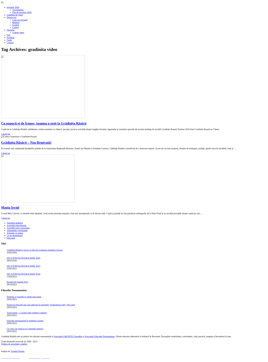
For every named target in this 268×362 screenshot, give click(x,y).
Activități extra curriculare (18, 228)
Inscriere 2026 (13, 7)
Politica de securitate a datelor (14, 344)
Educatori (11, 238)
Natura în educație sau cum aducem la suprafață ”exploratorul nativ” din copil (41, 305)
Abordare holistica (15, 223)
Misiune (15, 22)
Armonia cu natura (15, 233)
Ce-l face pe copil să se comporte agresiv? (25, 329)
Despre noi (11, 17)
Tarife (9, 40)
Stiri (8, 35)
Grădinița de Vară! (15, 15)
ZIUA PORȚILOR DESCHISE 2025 (23, 266)
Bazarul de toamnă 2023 (17, 282)
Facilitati (10, 37)
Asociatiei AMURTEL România (68, 336)
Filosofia (10, 30)
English (15, 25)
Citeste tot (5, 134)
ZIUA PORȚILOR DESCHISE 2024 (23, 274)
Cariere (15, 27)
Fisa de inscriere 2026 (22, 12)
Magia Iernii (10, 207)
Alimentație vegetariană (17, 230)
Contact (10, 42)
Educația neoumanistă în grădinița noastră (25, 321)
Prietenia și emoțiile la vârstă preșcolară (24, 297)
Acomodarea (18, 10)
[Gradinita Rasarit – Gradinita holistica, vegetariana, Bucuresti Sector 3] (2, 2)
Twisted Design (17, 351)
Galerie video (18, 32)
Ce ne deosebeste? (15, 235)
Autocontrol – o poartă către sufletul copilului (27, 313)
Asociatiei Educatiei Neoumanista (99, 336)
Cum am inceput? (20, 20)
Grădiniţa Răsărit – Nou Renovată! (26, 142)
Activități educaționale (16, 225)
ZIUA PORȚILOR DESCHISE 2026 (23, 258)
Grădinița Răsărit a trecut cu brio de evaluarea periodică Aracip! (35, 250)
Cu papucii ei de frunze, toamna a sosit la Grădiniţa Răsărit (44, 123)
